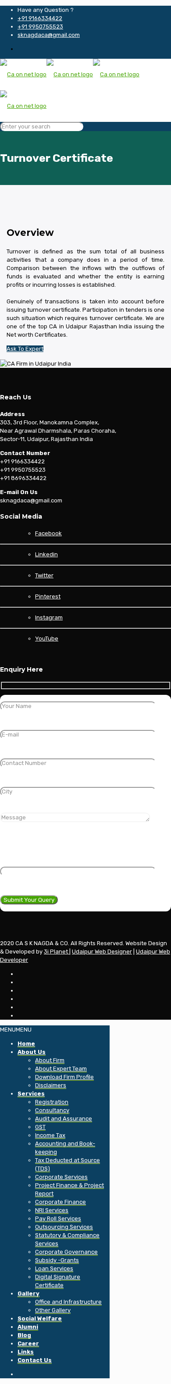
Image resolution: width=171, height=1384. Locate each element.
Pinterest (48, 596)
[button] (16, 1029)
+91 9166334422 (40, 18)
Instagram (49, 617)
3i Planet (56, 951)
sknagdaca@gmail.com (49, 35)
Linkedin (46, 554)
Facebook (48, 533)
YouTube (46, 638)
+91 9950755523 (40, 26)
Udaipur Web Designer (102, 951)
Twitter (44, 575)
